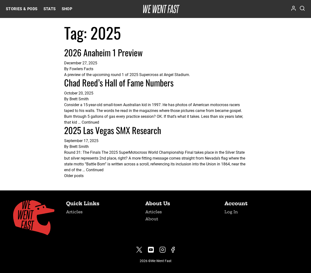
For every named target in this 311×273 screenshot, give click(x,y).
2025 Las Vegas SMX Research (112, 130)
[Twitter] (139, 250)
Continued (90, 122)
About (151, 218)
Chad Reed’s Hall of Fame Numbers (118, 82)
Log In (231, 211)
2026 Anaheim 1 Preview (103, 52)
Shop (67, 9)
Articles (74, 211)
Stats (49, 9)
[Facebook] (173, 250)
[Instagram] (162, 250)
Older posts (74, 175)
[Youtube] (151, 250)
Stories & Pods (22, 9)
